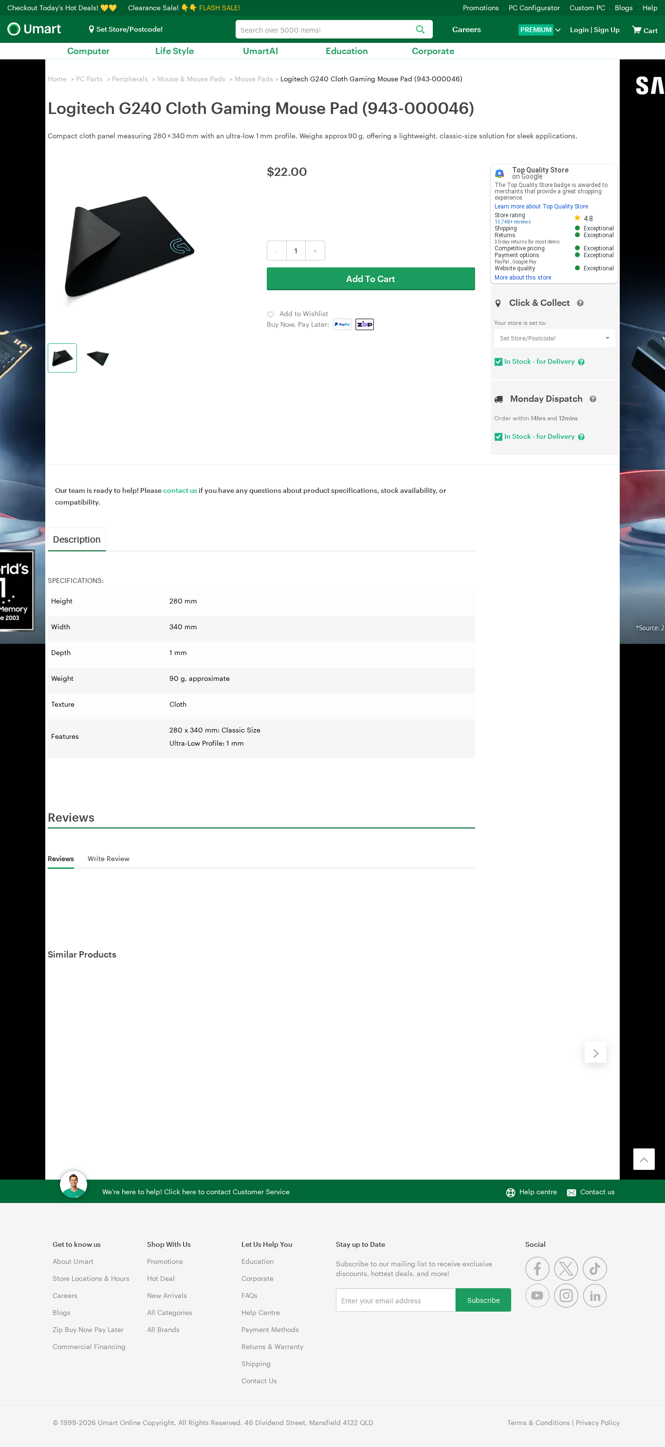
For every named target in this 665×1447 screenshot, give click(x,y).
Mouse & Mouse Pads (191, 79)
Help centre (538, 1191)
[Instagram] (568, 1305)
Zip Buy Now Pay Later (88, 1329)
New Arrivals (167, 1295)
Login (579, 29)
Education (347, 50)
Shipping (256, 1363)
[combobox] (334, 29)
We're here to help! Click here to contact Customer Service (196, 1191)
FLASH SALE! (219, 7)
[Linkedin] (596, 1305)
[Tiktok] (596, 1278)
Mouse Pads (254, 79)
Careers (466, 29)
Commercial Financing (89, 1346)
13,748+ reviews (513, 222)
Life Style (174, 50)
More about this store (523, 277)
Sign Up (606, 29)
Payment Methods (270, 1329)
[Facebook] (539, 1278)
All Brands (163, 1329)
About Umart (73, 1261)
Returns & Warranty (272, 1346)
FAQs (249, 1295)
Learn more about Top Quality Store (541, 206)
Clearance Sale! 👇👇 (162, 7)
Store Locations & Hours (91, 1278)
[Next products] (595, 1052)
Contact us (597, 1191)
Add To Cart (370, 278)
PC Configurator (534, 7)
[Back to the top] (644, 1159)
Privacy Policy (598, 1422)
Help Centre (260, 1312)
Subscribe (483, 1299)
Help (650, 7)
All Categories (169, 1312)
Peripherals (130, 79)
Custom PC (587, 7)
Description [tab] (77, 539)
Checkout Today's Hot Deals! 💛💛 (63, 7)
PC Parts (89, 79)
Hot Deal (161, 1278)
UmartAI (260, 50)
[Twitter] (568, 1278)
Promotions (481, 7)
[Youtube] (539, 1305)
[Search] (420, 30)
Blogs (624, 7)
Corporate (433, 50)
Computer (88, 50)
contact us (180, 490)
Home (57, 79)
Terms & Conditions (538, 1422)
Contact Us (259, 1380)
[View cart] (637, 29)
